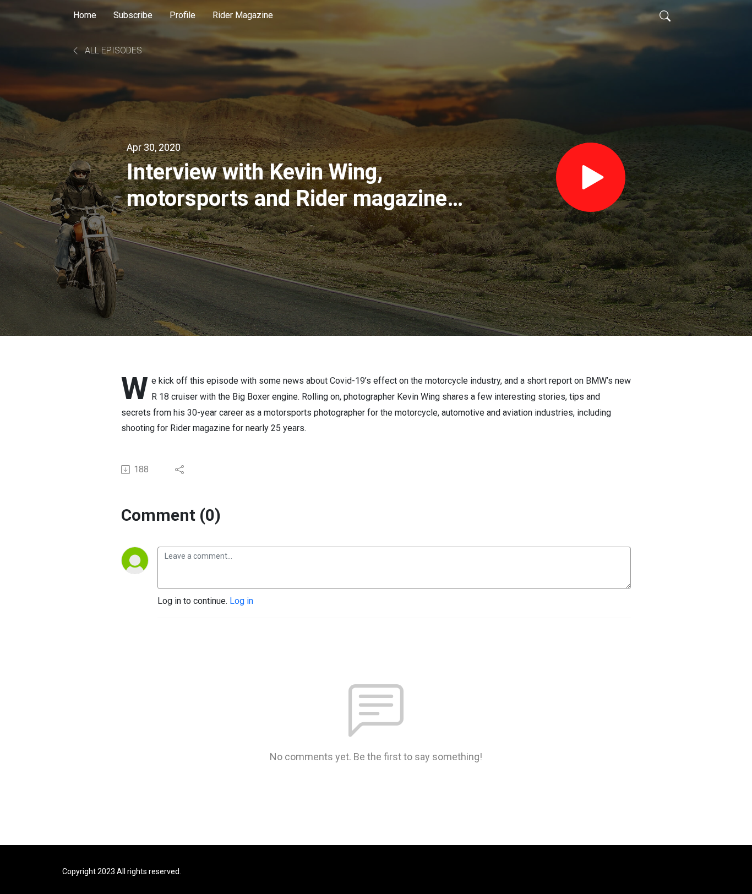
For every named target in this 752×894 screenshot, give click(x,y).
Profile (182, 15)
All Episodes (112, 50)
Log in (241, 601)
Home (84, 15)
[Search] (665, 15)
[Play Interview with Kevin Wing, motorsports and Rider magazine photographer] (590, 177)
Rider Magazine (242, 15)
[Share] (180, 469)
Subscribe (132, 15)
